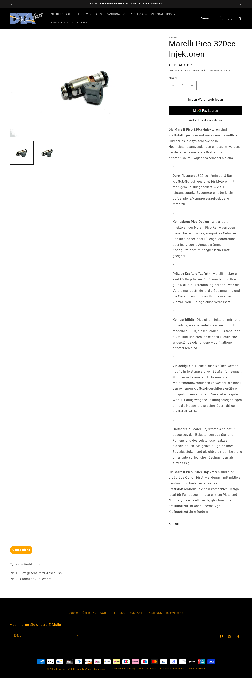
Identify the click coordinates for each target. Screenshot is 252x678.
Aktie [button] (176, 523)
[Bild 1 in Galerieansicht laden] (21, 153)
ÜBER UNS (89, 612)
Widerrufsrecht (196, 668)
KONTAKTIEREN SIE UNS (145, 612)
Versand (190, 70)
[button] (84, 14)
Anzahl (173, 77)
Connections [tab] (21, 550)
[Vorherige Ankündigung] (11, 4)
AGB (103, 612)
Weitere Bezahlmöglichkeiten (205, 120)
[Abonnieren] (76, 635)
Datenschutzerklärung (123, 668)
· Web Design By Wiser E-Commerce (86, 669)
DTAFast (61, 669)
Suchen (74, 612)
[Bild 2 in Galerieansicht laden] (47, 153)
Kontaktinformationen (172, 668)
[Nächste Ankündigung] (240, 4)
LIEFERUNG (117, 612)
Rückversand (174, 612)
